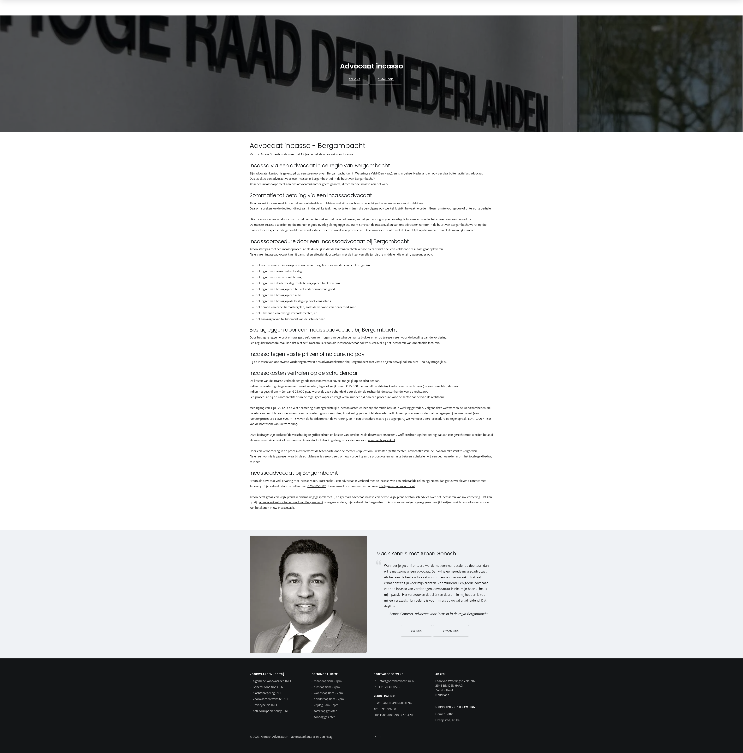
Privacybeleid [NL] (264, 705)
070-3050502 (316, 486)
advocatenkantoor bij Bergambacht (344, 362)
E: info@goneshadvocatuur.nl (393, 681)
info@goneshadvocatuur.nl (397, 486)
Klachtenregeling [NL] (266, 693)
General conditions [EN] (268, 687)
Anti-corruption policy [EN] (270, 711)
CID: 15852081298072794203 (393, 715)
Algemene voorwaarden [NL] (271, 681)
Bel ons (354, 79)
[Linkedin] (380, 736)
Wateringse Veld (366, 173)
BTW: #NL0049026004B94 (392, 703)
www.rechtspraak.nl (381, 440)
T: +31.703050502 (386, 687)
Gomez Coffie (444, 714)
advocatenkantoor (303, 736)
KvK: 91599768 (384, 709)
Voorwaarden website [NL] (270, 699)
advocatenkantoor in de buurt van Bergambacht (437, 224)
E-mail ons (386, 79)
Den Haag (325, 736)
